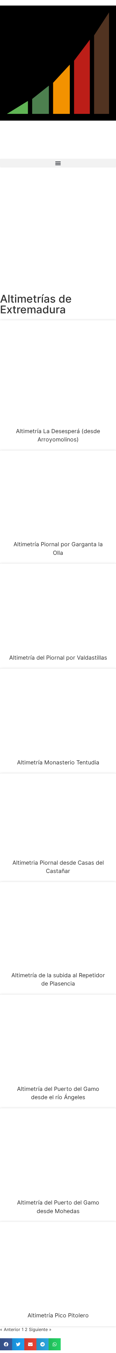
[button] (58, 163)
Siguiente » (40, 1329)
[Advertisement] (58, 230)
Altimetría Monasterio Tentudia (58, 762)
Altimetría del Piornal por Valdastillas (58, 657)
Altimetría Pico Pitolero (58, 1315)
